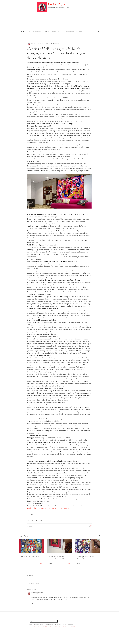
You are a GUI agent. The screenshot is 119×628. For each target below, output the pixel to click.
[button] (98, 31)
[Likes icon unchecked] (32, 603)
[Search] (44, 621)
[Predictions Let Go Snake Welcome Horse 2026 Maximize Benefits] (59, 546)
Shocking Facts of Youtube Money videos (85, 557)
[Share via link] (41, 521)
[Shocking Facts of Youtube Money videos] (87, 546)
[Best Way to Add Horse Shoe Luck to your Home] (31, 546)
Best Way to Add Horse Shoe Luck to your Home (30, 557)
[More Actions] (91, 593)
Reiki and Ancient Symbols (53, 32)
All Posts (21, 32)
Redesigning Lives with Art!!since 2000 (58, 7)
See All (98, 536)
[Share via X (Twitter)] (32, 521)
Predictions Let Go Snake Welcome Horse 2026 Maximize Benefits (59, 557)
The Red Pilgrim (57, 4)
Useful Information (34, 32)
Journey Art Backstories (74, 32)
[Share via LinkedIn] (36, 521)
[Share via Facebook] (28, 521)
